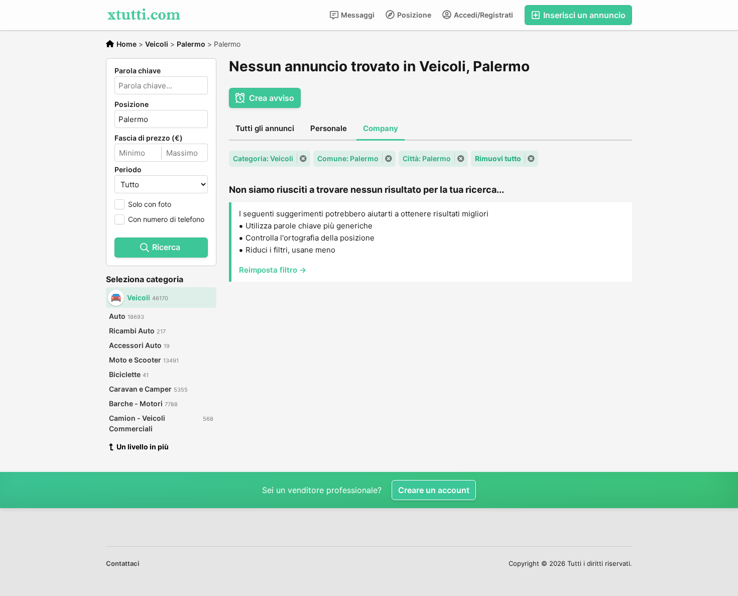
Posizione (413, 15)
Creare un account (433, 490)
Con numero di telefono (166, 219)
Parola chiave (137, 71)
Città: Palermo (427, 158)
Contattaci (122, 563)
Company (380, 128)
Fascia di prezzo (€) (148, 138)
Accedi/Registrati (482, 15)
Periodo (128, 170)
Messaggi (357, 15)
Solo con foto (149, 204)
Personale (328, 128)
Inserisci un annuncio (583, 15)
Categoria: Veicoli (263, 158)
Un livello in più (142, 446)
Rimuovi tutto (498, 158)
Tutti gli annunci (264, 128)
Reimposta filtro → (272, 270)
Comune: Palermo (348, 158)
